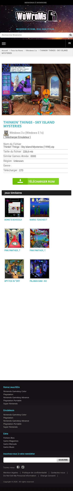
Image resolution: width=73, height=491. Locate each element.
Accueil (5, 50)
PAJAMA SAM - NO (38, 281)
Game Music (8, 447)
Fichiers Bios (8, 437)
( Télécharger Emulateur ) (17, 137)
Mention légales (10, 473)
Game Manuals (10, 444)
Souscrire (63, 460)
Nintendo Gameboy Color (14, 391)
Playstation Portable (12, 400)
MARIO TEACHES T (38, 220)
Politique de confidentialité (34, 473)
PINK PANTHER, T (12, 250)
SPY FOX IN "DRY (12, 281)
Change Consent (47, 476)
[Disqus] (36, 330)
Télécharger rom (41, 181)
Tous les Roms (17, 50)
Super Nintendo (10, 403)
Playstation (8, 394)
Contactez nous (58, 473)
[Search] (70, 35)
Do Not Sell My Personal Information (19, 476)
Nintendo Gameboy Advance (16, 397)
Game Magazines (10, 441)
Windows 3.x (31, 50)
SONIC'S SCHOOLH (13, 220)
